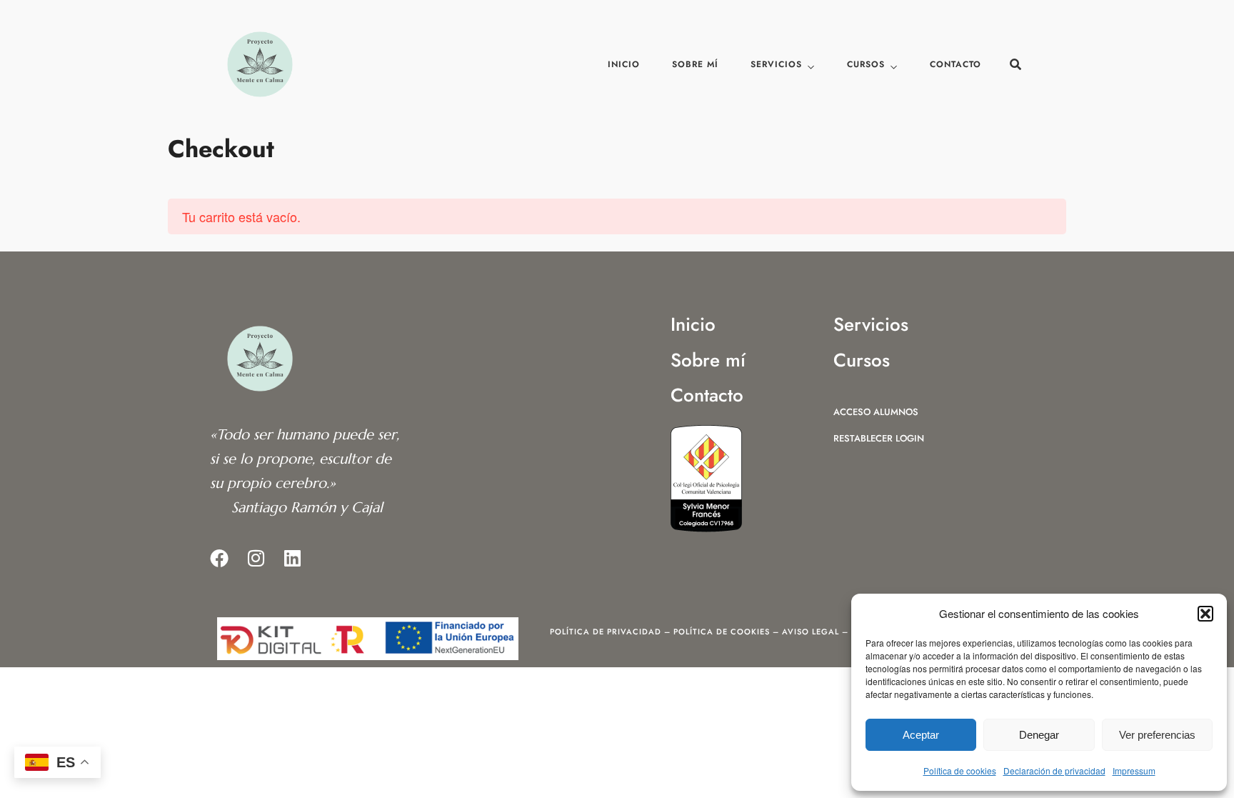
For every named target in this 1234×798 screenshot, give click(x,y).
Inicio (624, 64)
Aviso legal (810, 631)
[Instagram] (255, 558)
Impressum (1134, 770)
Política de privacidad (605, 631)
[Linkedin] (292, 558)
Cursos (866, 64)
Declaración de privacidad (1054, 770)
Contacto (955, 64)
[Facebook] (219, 558)
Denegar (1039, 735)
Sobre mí (695, 64)
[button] (1205, 614)
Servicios (776, 64)
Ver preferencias (1157, 735)
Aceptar (921, 735)
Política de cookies (959, 770)
